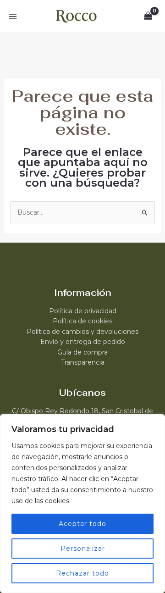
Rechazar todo (82, 573)
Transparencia (82, 362)
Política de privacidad (82, 311)
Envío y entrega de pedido (82, 342)
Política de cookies (82, 321)
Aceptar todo (82, 524)
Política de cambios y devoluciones (82, 331)
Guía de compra (82, 352)
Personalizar (82, 548)
